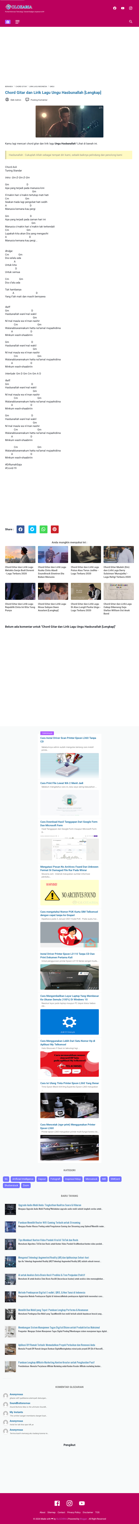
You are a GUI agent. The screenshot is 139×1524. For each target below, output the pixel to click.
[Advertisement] (69, 55)
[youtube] (122, 8)
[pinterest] (54, 529)
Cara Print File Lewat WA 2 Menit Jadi (61, 783)
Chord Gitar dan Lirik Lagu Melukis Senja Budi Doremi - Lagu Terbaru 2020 (19, 570)
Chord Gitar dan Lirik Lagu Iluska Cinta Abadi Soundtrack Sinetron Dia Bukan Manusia (52, 572)
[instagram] (130, 8)
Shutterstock (11, 1185)
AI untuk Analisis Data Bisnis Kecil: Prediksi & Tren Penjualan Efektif (51, 1275)
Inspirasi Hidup (73, 1179)
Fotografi (55, 1179)
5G (6, 1179)
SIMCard (115, 1179)
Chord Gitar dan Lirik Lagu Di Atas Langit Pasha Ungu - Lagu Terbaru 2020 (86, 607)
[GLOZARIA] (21, 7)
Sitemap (51, 1512)
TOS (97, 1512)
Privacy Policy (74, 1512)
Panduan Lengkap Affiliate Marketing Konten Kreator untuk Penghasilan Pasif (56, 1362)
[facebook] (114, 8)
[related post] (20, 554)
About (42, 1512)
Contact (61, 1512)
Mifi (104, 1179)
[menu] (17, 21)
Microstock (91, 1179)
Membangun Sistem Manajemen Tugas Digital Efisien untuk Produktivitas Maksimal (59, 1327)
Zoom (26, 1185)
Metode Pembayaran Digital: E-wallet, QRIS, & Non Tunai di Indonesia (51, 1292)
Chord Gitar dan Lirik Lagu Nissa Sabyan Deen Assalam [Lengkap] (52, 607)
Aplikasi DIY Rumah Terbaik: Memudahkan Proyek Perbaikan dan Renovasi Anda (56, 1345)
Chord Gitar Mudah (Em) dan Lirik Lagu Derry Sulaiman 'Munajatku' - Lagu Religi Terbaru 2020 (117, 572)
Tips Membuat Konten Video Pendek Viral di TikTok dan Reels (48, 1240)
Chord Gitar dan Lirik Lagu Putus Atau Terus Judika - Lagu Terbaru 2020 (85, 570)
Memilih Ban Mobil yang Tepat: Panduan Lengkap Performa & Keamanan (53, 1310)
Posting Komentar (39, 100)
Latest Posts (7, 1378)
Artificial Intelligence (22, 1179)
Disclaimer (88, 1512)
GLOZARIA (61, 1519)
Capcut (42, 1179)
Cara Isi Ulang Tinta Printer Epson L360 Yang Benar (69, 1083)
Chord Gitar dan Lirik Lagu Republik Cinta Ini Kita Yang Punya (20, 607)
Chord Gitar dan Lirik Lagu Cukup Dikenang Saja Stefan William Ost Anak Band (118, 609)
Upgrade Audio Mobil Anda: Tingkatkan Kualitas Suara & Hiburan (49, 1205)
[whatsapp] (43, 529)
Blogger (84, 1519)
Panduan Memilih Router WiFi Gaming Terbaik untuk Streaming (49, 1222)
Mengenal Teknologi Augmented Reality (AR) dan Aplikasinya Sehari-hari (53, 1257)
